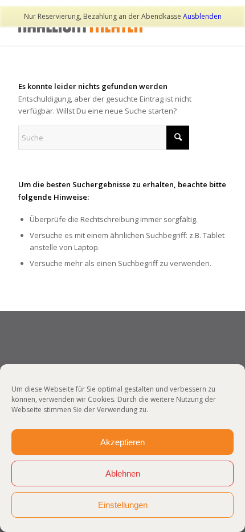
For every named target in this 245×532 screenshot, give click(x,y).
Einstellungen (123, 505)
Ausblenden (202, 16)
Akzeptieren (122, 442)
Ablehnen (122, 473)
